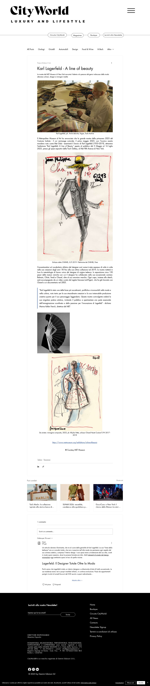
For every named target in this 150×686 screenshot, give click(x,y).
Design (75, 49)
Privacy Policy (96, 636)
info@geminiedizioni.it (70, 649)
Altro (109, 49)
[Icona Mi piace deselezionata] (43, 584)
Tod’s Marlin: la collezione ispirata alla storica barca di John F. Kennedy (41, 505)
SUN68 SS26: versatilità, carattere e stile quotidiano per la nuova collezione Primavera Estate (75, 505)
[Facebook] (29, 669)
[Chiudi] (147, 682)
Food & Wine (87, 49)
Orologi (41, 49)
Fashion (40, 460)
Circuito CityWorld (98, 613)
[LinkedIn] (37, 669)
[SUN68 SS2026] (75, 492)
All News (94, 618)
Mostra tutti (119, 480)
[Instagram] (33, 669)
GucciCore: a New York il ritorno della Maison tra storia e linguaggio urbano (107, 505)
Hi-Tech (100, 49)
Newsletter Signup (98, 627)
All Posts (30, 49)
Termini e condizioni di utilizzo (101, 631)
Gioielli (52, 49)
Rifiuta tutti (130, 683)
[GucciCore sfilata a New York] (108, 492)
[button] (131, 10)
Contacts (94, 622)
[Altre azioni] (111, 63)
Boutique (93, 609)
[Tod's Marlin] (42, 492)
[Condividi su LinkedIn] (38, 467)
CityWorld (39, 9)
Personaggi (47, 460)
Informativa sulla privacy (88, 683)
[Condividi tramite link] (43, 467)
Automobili (63, 49)
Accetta (141, 683)
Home (92, 604)
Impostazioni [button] (120, 683)
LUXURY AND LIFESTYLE (49, 21)
